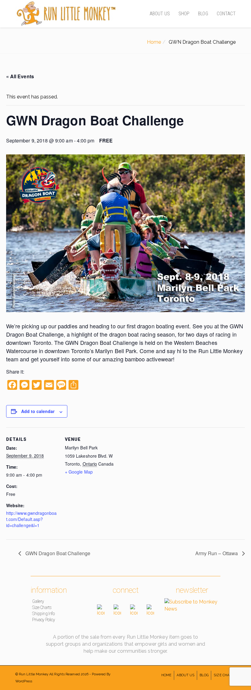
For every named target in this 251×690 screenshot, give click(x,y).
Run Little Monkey (33, 674)
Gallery (38, 601)
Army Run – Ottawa (217, 553)
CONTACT (226, 14)
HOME (166, 675)
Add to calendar (37, 411)
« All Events (20, 76)
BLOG (203, 14)
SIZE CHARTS (225, 675)
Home (154, 42)
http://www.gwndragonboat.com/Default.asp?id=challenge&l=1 (31, 519)
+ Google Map (79, 472)
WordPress (23, 681)
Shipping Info (43, 613)
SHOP (183, 14)
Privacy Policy (43, 619)
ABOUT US (160, 14)
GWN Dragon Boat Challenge (57, 553)
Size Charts (41, 607)
